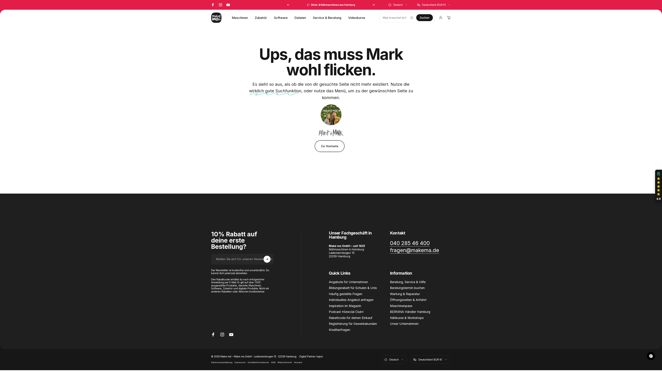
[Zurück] (288, 5)
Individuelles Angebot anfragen (351, 300)
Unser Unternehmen (404, 324)
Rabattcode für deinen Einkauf (350, 318)
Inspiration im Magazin (345, 306)
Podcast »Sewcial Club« (346, 312)
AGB (273, 362)
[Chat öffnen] (651, 356)
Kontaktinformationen (258, 362)
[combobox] (398, 5)
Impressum (240, 362)
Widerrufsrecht (285, 362)
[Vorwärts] (373, 5)
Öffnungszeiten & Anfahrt (408, 300)
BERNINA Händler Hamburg (410, 312)
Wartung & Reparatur (405, 294)
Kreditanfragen (339, 330)
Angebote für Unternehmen (348, 282)
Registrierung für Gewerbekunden (353, 324)
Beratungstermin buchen (407, 288)
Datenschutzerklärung (221, 362)
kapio (320, 356)
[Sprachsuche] (411, 17)
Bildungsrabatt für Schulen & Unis (353, 288)
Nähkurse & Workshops (407, 318)
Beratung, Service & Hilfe (408, 282)
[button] (658, 186)
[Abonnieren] (267, 259)
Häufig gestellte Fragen (345, 294)
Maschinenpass (401, 306)
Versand (298, 362)
